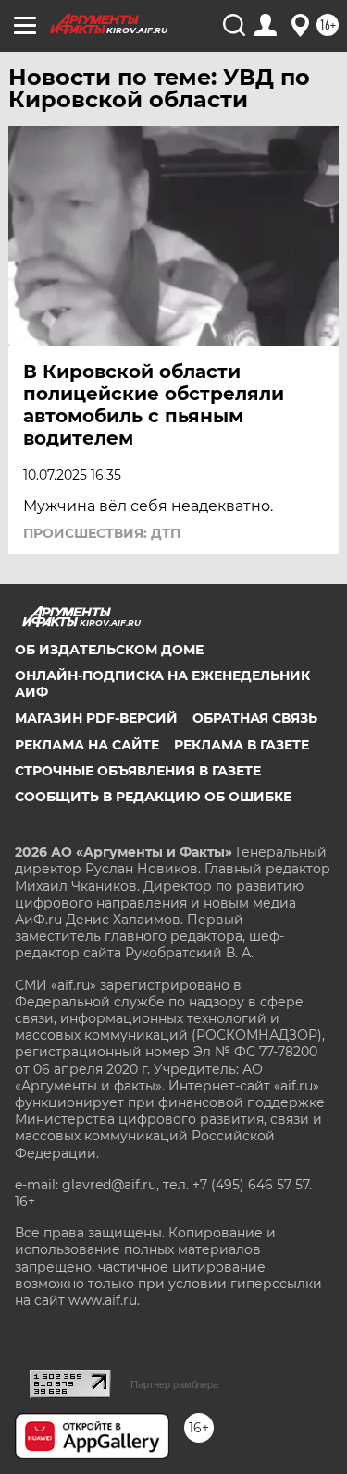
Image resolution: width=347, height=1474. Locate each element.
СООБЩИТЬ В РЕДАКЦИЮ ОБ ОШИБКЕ (153, 796)
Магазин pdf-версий (96, 718)
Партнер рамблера (174, 1384)
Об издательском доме (109, 649)
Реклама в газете (241, 745)
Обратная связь (254, 718)
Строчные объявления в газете (138, 770)
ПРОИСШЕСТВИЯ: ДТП (101, 533)
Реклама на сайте (87, 745)
